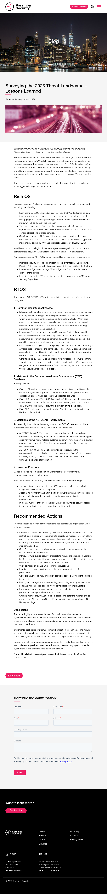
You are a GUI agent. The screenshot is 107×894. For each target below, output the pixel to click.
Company (74, 831)
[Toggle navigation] (99, 6)
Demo (79, 7)
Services (43, 844)
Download (14, 675)
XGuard (42, 836)
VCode (42, 840)
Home (42, 831)
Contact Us (16, 810)
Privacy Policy (76, 840)
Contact (74, 836)
